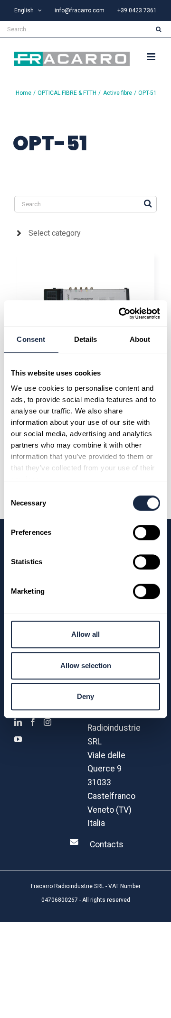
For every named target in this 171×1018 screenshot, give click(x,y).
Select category (54, 233)
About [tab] (140, 339)
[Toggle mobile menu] (152, 57)
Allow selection (85, 665)
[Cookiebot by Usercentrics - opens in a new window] (120, 313)
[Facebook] (33, 722)
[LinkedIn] (18, 722)
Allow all (85, 634)
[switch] (146, 532)
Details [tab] (85, 339)
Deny (85, 696)
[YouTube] (18, 739)
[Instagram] (47, 722)
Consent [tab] (31, 339)
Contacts (107, 844)
